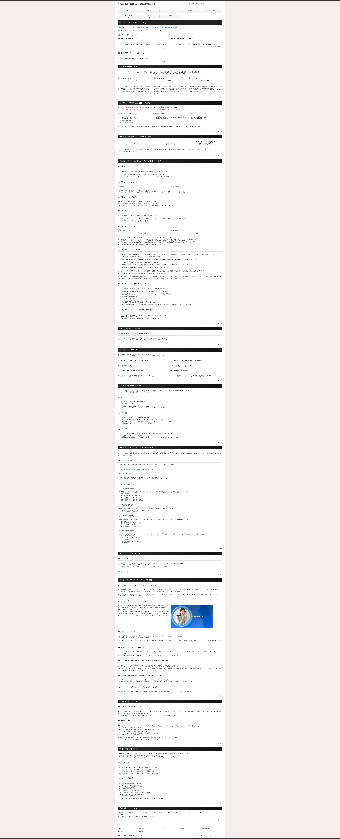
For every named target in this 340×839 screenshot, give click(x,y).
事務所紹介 (149, 10)
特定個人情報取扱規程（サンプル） (130, 484)
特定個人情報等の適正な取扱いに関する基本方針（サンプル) (137, 469)
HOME (128, 10)
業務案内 (190, 10)
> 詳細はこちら (165, 48)
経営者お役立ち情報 (211, 10)
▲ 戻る (220, 97)
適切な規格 (132, 298)
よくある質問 (170, 15)
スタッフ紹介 (170, 10)
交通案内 (149, 15)
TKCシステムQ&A (128, 15)
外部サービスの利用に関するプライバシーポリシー (131, 835)
